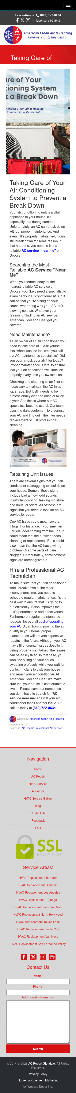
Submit (38, 1049)
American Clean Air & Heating (47, 718)
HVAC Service (38, 784)
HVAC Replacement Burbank (38, 877)
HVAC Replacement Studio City (38, 929)
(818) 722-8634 (50, 15)
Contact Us (38, 813)
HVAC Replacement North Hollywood (38, 914)
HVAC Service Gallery (38, 798)
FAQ (38, 828)
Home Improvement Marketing (38, 1080)
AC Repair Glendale (41, 1063)
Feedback (38, 820)
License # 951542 (48, 20)
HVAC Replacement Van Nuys (38, 936)
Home (38, 769)
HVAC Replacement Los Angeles (38, 892)
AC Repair (27, 728)
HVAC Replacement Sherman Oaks (38, 907)
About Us (38, 791)
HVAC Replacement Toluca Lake (38, 922)
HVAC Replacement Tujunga (38, 900)
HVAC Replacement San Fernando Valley (38, 944)
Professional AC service (48, 728)
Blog (38, 806)
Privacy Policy (38, 1074)
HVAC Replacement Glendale (38, 885)
